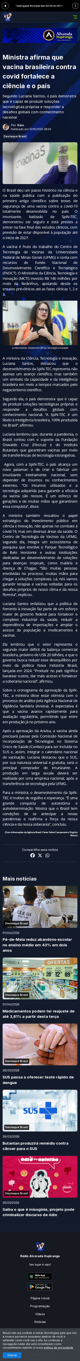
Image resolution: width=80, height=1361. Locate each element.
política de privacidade (58, 1347)
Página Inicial (40, 1298)
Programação (40, 1306)
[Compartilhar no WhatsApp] (47, 856)
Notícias (40, 1322)
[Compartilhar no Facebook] (32, 856)
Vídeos (40, 1314)
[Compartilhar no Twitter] (40, 856)
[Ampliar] (72, 305)
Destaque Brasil (15, 136)
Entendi (12, 1355)
